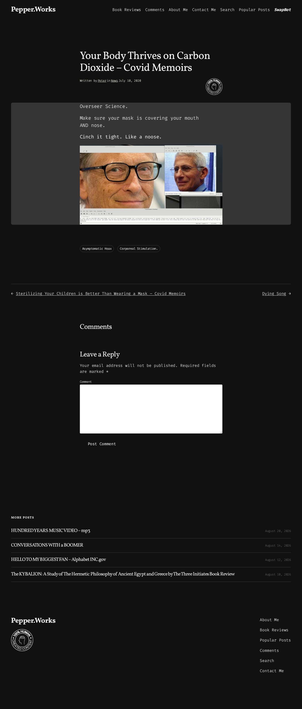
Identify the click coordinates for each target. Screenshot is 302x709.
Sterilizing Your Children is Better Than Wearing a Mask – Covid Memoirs (101, 293)
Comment (86, 382)
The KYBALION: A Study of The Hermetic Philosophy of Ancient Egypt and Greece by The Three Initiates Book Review (123, 574)
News (114, 81)
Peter (102, 81)
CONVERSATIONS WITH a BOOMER (47, 545)
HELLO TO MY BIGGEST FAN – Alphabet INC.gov (58, 560)
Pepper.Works (33, 10)
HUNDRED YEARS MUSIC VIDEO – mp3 (50, 531)
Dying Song (274, 293)
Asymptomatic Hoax (97, 249)
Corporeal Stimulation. (139, 249)
